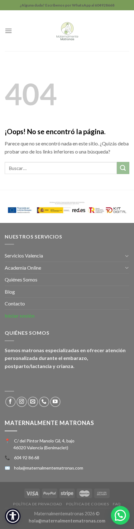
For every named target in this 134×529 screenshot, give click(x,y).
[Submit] (123, 168)
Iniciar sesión (20, 316)
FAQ (117, 504)
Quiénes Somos (21, 279)
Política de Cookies (87, 504)
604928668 (104, 5)
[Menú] (8, 30)
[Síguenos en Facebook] (10, 402)
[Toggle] (126, 255)
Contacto (15, 303)
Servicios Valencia (24, 255)
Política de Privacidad (37, 504)
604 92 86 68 (26, 457)
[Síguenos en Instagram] (22, 402)
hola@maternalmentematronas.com (48, 467)
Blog (10, 292)
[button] (120, 515)
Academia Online (23, 268)
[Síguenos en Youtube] (55, 402)
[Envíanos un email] (33, 402)
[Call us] (44, 402)
